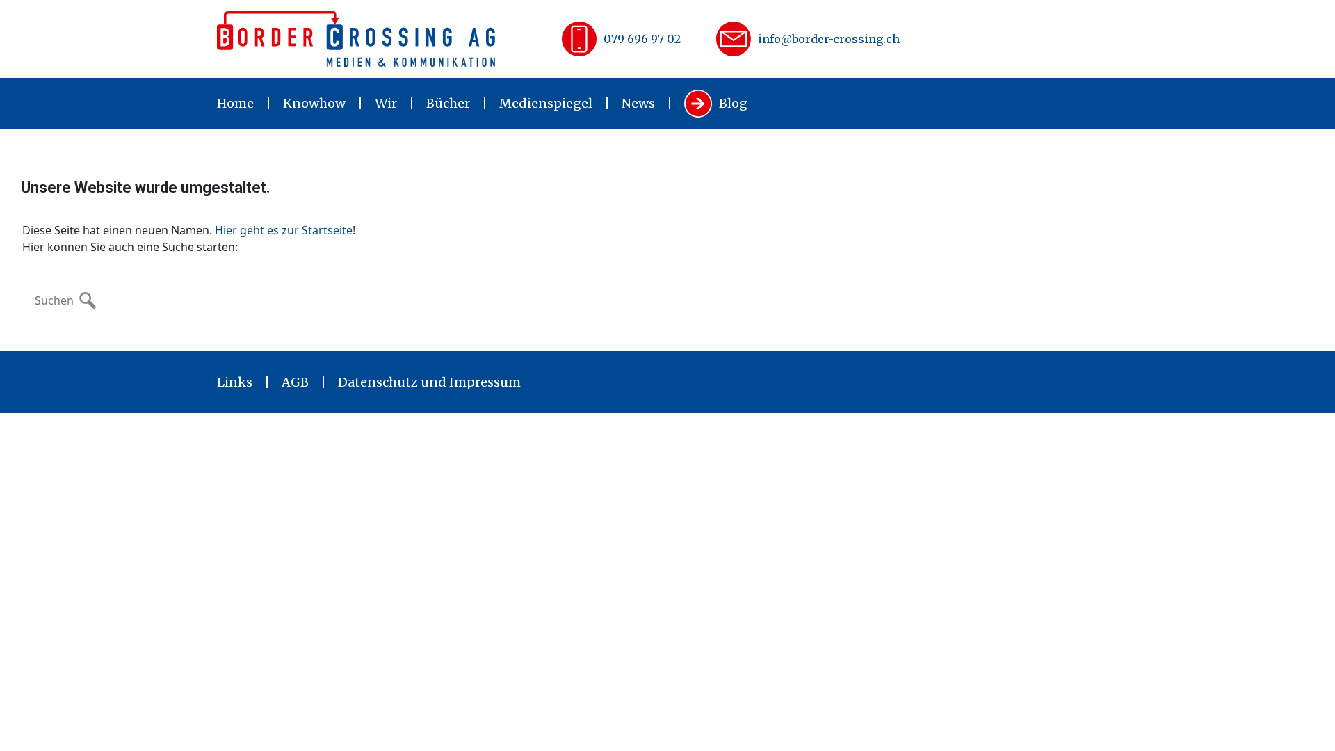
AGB (295, 382)
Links (234, 382)
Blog (733, 103)
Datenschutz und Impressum (429, 382)
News (638, 103)
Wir (386, 103)
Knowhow (314, 103)
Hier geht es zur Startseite (284, 230)
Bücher (448, 103)
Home (235, 103)
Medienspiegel (545, 103)
